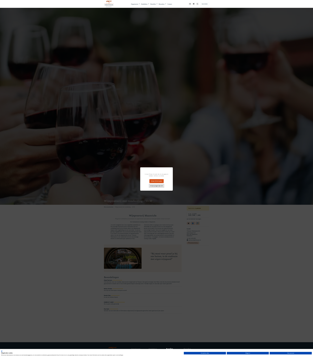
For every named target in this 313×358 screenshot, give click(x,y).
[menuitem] (135, 3)
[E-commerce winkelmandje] (189, 3)
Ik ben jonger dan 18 (156, 186)
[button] (197, 3)
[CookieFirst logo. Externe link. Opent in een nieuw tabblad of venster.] (1, 351)
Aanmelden (205, 4)
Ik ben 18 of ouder (156, 181)
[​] (193, 3)
